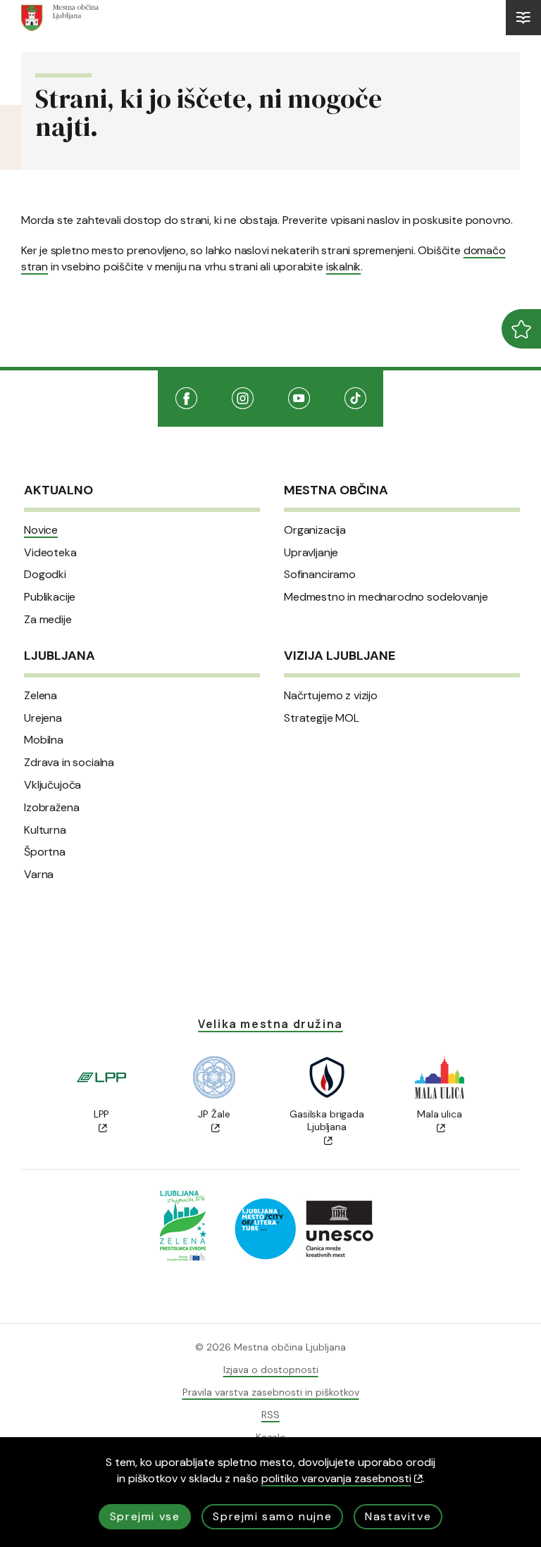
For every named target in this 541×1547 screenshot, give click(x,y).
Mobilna (43, 740)
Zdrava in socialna (69, 763)
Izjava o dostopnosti (270, 1369)
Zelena (40, 696)
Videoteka (50, 553)
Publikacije (49, 597)
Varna (39, 875)
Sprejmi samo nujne (272, 1516)
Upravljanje (311, 553)
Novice (41, 530)
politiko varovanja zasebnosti (336, 1478)
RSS (270, 1414)
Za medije (48, 620)
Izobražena (51, 808)
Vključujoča (52, 785)
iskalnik (343, 266)
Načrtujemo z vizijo (331, 696)
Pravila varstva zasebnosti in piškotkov (270, 1392)
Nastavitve (398, 1516)
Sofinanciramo (320, 575)
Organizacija (315, 530)
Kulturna (45, 830)
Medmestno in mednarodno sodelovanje (385, 597)
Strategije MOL (321, 718)
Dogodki (45, 575)
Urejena (43, 718)
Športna (45, 852)
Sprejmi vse (145, 1516)
